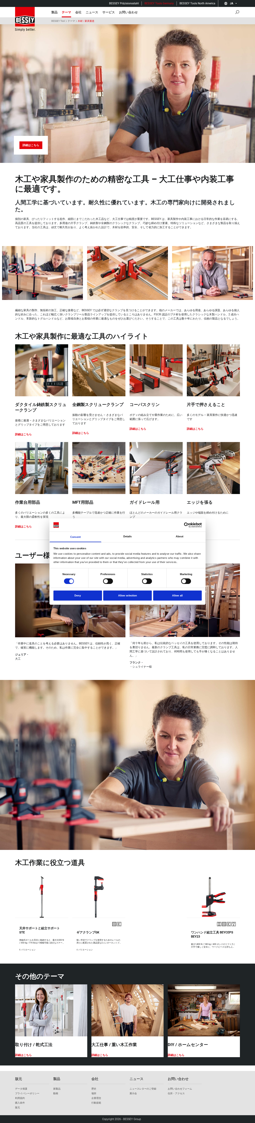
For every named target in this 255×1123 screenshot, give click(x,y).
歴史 (93, 1088)
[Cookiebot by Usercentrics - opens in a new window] (186, 525)
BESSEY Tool (58, 21)
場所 (93, 1093)
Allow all (177, 595)
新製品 (57, 1088)
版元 (17, 1107)
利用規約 (20, 1098)
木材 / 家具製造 (86, 21)
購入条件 (20, 1102)
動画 (55, 1093)
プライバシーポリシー (27, 1093)
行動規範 (96, 1102)
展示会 (133, 1093)
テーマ (71, 21)
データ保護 (21, 1088)
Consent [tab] (75, 536)
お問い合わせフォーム (180, 1088)
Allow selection (127, 595)
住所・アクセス (176, 1093)
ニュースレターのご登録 (143, 1088)
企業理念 (96, 1098)
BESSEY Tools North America (197, 3)
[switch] (108, 581)
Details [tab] (127, 536)
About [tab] (179, 536)
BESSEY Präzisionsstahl (124, 3)
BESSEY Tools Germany (159, 3)
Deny (77, 595)
